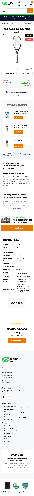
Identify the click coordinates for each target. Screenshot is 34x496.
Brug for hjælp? (29, 23)
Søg (30, 11)
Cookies (14, 397)
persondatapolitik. (22, 467)
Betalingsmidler (26, 154)
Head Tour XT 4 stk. (20, 140)
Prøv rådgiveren (17, 228)
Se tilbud (25, 19)
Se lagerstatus (7, 82)
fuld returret (8, 155)
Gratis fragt (12, 92)
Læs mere (17, 208)
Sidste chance (27, 85)
